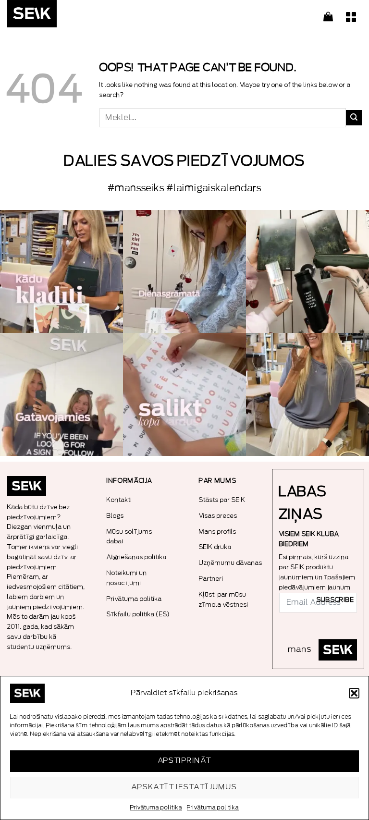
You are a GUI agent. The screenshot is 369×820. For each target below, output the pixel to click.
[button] (354, 693)
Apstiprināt (184, 760)
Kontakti (119, 500)
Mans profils (217, 531)
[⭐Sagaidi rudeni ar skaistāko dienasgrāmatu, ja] (307, 271)
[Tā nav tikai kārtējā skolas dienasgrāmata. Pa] (184, 271)
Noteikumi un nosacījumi (127, 578)
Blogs (115, 516)
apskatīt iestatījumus (184, 787)
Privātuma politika (156, 807)
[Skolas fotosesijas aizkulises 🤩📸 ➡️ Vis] (61, 394)
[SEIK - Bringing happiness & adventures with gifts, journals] (55, 16)
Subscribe (335, 600)
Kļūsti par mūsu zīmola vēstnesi (223, 599)
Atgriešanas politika (137, 557)
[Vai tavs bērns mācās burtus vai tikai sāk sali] (184, 394)
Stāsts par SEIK (222, 500)
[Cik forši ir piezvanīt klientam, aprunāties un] (61, 271)
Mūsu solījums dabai (129, 536)
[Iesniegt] (354, 117)
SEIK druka (215, 547)
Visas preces (218, 516)
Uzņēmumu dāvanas (230, 563)
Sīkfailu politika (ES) (138, 614)
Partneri (211, 578)
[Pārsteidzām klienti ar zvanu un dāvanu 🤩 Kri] (307, 394)
